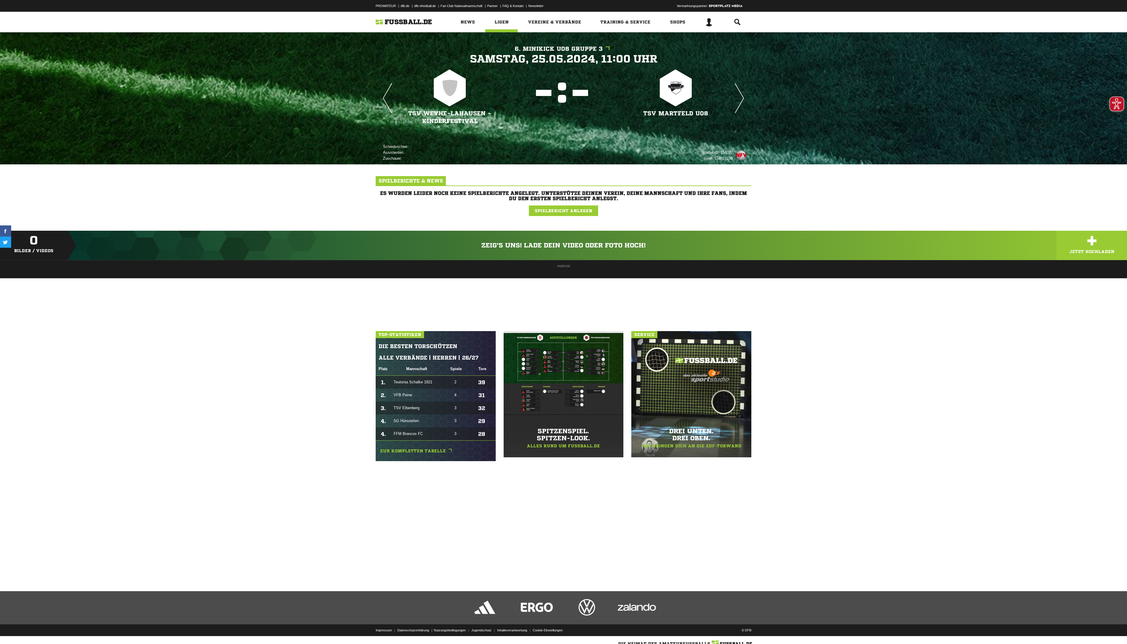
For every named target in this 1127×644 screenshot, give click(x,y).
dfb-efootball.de (425, 6)
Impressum (384, 630)
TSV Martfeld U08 (675, 113)
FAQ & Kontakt (513, 6)
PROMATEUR (386, 6)
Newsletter (536, 6)
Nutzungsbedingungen (450, 630)
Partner (492, 6)
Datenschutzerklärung (413, 630)
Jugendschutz (481, 630)
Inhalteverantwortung (512, 630)
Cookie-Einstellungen (548, 630)
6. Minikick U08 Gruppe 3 (559, 49)
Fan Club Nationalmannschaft (461, 6)
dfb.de (405, 6)
